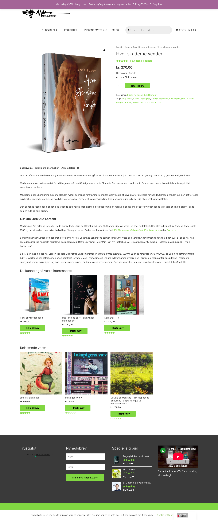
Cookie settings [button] (165, 515)
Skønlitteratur (139, 47)
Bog (124, 98)
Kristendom (174, 98)
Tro (159, 102)
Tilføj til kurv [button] (32, 328)
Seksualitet (138, 102)
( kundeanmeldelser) (140, 60)
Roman (128, 102)
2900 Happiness (120, 230)
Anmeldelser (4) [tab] (70, 167)
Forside (119, 47)
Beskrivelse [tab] (26, 167)
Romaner (152, 47)
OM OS (115, 30)
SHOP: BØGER (49, 30)
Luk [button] (160, 4)
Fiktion (136, 98)
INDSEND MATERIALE (95, 30)
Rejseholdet (136, 230)
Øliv (183, 98)
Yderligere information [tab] (47, 167)
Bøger (128, 47)
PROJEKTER (70, 30)
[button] (104, 50)
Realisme (190, 98)
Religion (120, 102)
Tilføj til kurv (137, 85)
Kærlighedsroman (159, 98)
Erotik (129, 98)
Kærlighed (145, 98)
